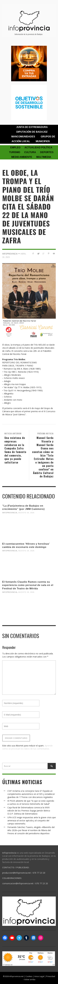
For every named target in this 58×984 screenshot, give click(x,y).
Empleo (15, 147)
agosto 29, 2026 (26, 551)
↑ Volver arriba (29, 979)
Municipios (43, 141)
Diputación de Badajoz (32, 132)
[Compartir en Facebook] (33, 253)
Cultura (30, 152)
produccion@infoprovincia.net (16, 872)
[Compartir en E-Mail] (54, 253)
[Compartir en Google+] (43, 253)
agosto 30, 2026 (26, 513)
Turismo (14, 152)
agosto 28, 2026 (26, 592)
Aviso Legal (39, 976)
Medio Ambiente (21, 157)
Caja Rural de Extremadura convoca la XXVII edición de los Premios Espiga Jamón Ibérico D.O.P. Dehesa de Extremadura (28, 810)
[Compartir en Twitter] (38, 253)
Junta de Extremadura (32, 127)
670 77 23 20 (39, 872)
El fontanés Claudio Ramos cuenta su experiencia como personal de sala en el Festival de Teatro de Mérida (27, 585)
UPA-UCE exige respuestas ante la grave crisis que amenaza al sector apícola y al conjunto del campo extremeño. (31, 820)
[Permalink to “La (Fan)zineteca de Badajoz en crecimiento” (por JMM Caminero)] (29, 528)
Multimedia (43, 157)
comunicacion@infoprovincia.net (17, 883)
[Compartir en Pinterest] (49, 253)
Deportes (47, 152)
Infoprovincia (10, 254)
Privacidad (50, 976)
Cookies (28, 976)
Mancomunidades (23, 136)
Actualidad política (38, 147)
